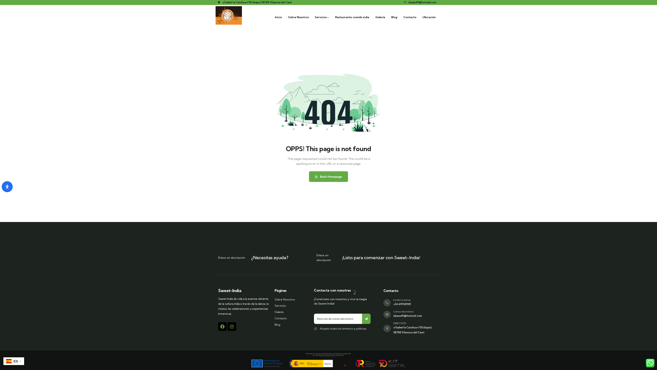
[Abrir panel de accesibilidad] (7, 186)
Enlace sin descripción (231, 257)
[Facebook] (222, 326)
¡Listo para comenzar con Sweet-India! (381, 257)
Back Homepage (330, 176)
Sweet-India (229, 290)
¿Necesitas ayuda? (269, 257)
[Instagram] (232, 326)
